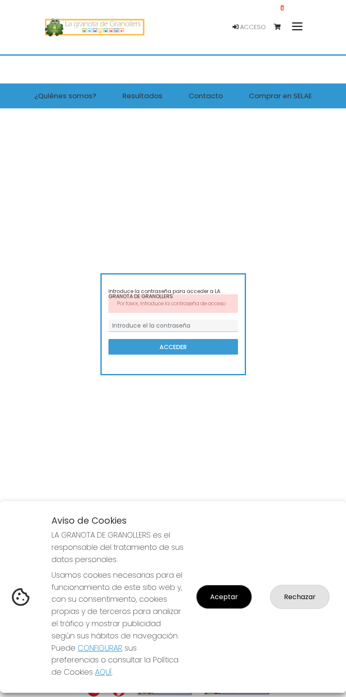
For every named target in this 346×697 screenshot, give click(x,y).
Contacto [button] (206, 96)
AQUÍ (103, 672)
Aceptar (224, 597)
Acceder (173, 346)
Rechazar (300, 597)
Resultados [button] (142, 96)
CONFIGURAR (100, 648)
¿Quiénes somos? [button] (65, 96)
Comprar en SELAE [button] (280, 96)
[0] (281, 27)
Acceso (252, 27)
